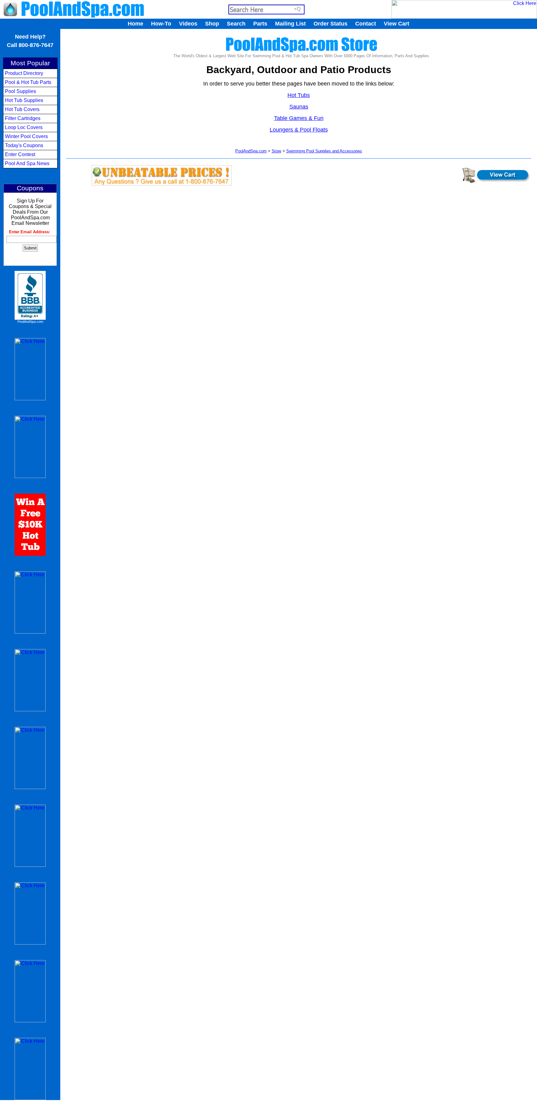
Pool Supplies (20, 91)
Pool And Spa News (27, 163)
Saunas (298, 107)
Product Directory (24, 73)
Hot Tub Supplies (24, 100)
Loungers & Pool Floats (299, 130)
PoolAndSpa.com (30, 321)
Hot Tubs (298, 95)
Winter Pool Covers (26, 136)
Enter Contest (20, 154)
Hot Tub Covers (22, 109)
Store (276, 151)
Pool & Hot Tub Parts (28, 82)
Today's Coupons (24, 145)
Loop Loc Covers (24, 127)
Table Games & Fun (299, 118)
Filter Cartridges (22, 118)
